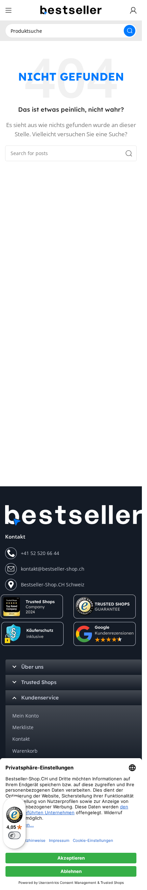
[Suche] (129, 31)
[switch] (14, 835)
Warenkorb (25, 751)
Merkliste (23, 727)
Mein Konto (25, 715)
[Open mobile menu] (8, 10)
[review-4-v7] (105, 606)
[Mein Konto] (133, 10)
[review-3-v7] (105, 634)
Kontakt (21, 739)
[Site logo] (71, 9)
